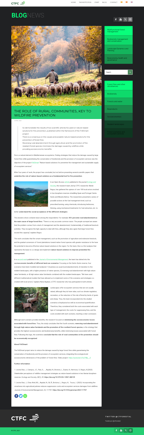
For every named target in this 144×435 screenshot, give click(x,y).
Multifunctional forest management (116, 31)
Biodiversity (112, 94)
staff (96, 2)
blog (104, 2)
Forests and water (114, 101)
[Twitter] (21, 396)
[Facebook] (16, 396)
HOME (73, 2)
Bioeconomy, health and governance (117, 59)
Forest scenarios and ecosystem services (116, 133)
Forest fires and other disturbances (116, 85)
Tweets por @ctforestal (112, 421)
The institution (85, 2)
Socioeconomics (114, 117)
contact (113, 2)
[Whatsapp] (25, 396)
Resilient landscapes (115, 124)
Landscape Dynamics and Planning (117, 50)
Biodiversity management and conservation (117, 40)
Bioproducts (112, 109)
